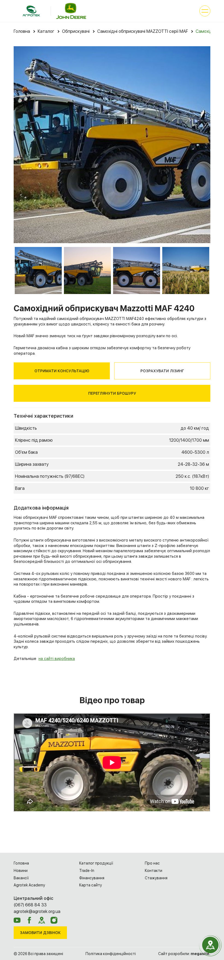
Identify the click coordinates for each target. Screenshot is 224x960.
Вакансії (21, 878)
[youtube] (17, 920)
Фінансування (91, 878)
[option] (112, 144)
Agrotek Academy (29, 885)
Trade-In (86, 870)
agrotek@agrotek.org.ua (37, 911)
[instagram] (54, 920)
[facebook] (29, 920)
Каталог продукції (96, 863)
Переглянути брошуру (112, 393)
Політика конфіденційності (111, 954)
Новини (21, 870)
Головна (21, 863)
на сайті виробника (57, 658)
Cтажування (156, 878)
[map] (41, 920)
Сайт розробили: (184, 954)
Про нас (152, 863)
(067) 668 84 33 (30, 904)
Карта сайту (90, 885)
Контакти (153, 870)
